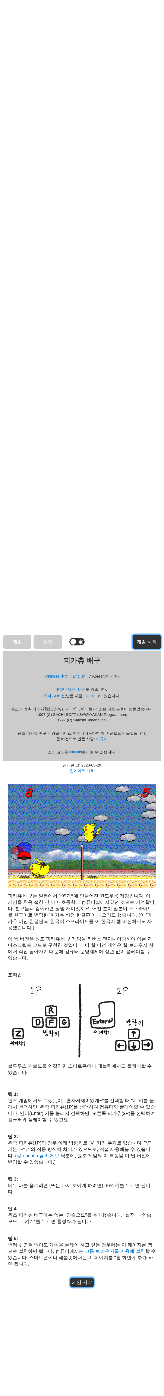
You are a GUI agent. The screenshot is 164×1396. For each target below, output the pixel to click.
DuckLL (91, 696)
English (79, 676)
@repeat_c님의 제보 (38, 1155)
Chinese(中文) (57, 676)
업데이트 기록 (82, 771)
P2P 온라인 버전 (71, 689)
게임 (17, 641)
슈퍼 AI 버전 (54, 696)
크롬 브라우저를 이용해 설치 (115, 1251)
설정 (47, 641)
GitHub (75, 752)
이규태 (102, 739)
